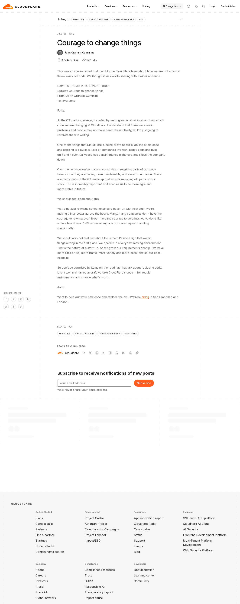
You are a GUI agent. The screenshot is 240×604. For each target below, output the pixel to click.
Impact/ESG (93, 540)
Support (139, 540)
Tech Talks (131, 333)
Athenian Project (96, 523)
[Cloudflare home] (22, 6)
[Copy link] (21, 306)
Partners (41, 529)
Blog (137, 552)
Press (39, 586)
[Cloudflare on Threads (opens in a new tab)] (130, 353)
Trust (88, 575)
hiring (145, 297)
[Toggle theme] (196, 6)
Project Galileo (94, 518)
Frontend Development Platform (204, 535)
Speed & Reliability (123, 19)
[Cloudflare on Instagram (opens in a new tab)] (110, 353)
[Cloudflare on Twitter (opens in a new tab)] (90, 353)
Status (138, 535)
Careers (40, 575)
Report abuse (94, 598)
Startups (41, 540)
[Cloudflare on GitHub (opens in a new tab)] (117, 353)
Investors (41, 581)
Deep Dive (79, 19)
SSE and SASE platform (199, 518)
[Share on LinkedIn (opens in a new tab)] (21, 299)
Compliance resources (100, 570)
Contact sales (44, 523)
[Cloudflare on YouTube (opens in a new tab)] (103, 353)
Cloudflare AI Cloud (196, 523)
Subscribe (144, 383)
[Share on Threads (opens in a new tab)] (13, 306)
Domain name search (49, 552)
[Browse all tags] (181, 19)
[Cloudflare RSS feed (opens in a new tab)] (83, 353)
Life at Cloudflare (99, 19)
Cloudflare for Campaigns (102, 529)
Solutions (110, 6)
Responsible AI (95, 586)
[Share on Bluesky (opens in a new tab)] (28, 299)
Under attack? (44, 546)
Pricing (146, 6)
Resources (129, 6)
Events (138, 546)
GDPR (89, 581)
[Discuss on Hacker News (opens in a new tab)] (6, 299)
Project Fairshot (95, 535)
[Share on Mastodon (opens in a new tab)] (6, 306)
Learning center (144, 575)
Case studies (142, 529)
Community (141, 581)
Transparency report (99, 592)
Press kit (41, 592)
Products (92, 6)
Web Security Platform (198, 550)
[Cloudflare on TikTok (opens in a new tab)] (137, 353)
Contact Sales (228, 6)
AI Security (190, 529)
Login (213, 6)
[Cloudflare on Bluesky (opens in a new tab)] (123, 353)
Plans (39, 518)
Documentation (144, 570)
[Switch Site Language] (188, 6)
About (39, 570)
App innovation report (149, 518)
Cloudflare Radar (145, 523)
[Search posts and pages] (203, 6)
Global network (45, 598)
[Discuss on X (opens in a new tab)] (13, 299)
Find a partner (44, 535)
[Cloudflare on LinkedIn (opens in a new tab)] (97, 353)
